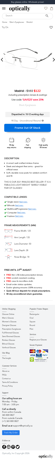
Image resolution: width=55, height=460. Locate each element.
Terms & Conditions (10, 382)
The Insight (6, 358)
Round (32, 325)
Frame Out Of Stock (27, 127)
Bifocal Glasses (8, 344)
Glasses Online (8, 314)
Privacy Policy (7, 386)
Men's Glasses (8, 318)
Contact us (6, 379)
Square (32, 322)
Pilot (31, 329)
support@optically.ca (22, 426)
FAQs (4, 375)
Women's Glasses (9, 322)
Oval (31, 318)
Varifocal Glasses (9, 348)
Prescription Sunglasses (11, 329)
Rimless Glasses (8, 340)
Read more (23, 202)
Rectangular (34, 314)
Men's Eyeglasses (17, 22)
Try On (5, 27)
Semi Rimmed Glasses (11, 336)
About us (5, 371)
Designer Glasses (9, 325)
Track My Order (11, 433)
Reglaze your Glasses (38, 340)
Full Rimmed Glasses (10, 333)
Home (4, 22)
